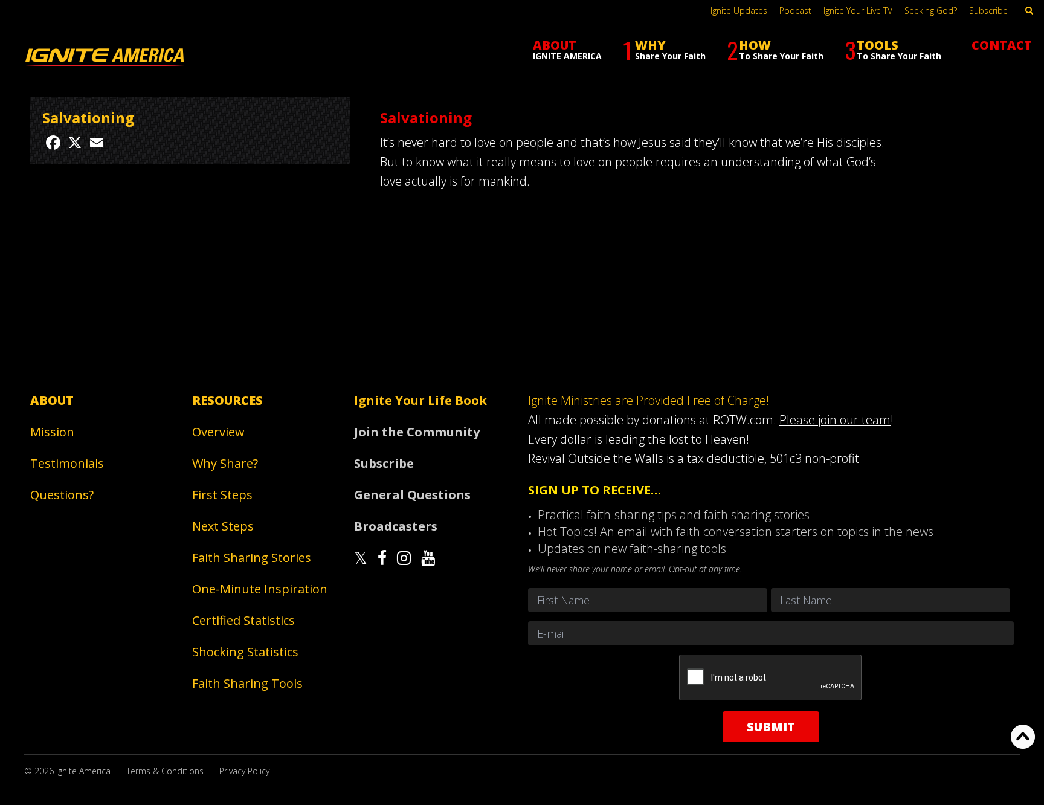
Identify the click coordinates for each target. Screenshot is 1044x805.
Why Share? (225, 463)
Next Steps (223, 526)
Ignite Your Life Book (420, 400)
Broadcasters (395, 526)
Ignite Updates (738, 10)
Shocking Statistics (245, 652)
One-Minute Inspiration (259, 589)
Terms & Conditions (165, 771)
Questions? (62, 495)
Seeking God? (930, 10)
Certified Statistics (243, 620)
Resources (227, 400)
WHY (664, 49)
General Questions (412, 495)
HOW (775, 49)
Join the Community (417, 432)
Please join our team (835, 420)
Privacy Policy (244, 771)
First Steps (222, 495)
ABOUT (567, 49)
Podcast (795, 10)
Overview (218, 432)
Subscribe (988, 10)
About (52, 400)
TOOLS (893, 49)
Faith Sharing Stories (251, 557)
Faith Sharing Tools (247, 683)
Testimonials (67, 463)
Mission (52, 432)
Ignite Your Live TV (857, 10)
